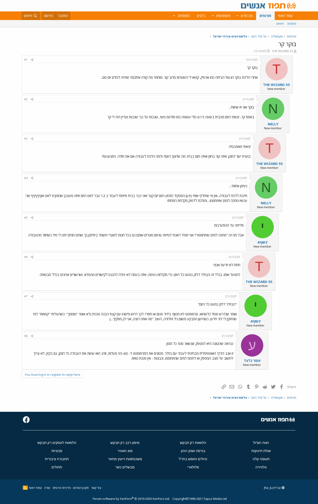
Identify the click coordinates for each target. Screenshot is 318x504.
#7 (26, 296)
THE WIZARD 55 (282, 51)
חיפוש (280, 23)
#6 (26, 257)
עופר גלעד (252, 360)
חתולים (56, 467)
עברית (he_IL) (273, 488)
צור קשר (96, 488)
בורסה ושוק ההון (193, 451)
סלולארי (193, 467)
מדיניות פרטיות (62, 488)
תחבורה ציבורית (57, 459)
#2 (26, 99)
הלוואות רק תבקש (193, 443)
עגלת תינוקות (261, 451)
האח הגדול (261, 443)
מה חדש (247, 15)
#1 (26, 60)
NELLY (273, 124)
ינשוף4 (262, 242)
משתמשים (223, 15)
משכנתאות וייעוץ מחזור (125, 459)
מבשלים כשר (125, 467)
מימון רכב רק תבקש (124, 443)
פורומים (265, 15)
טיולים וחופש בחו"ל (193, 459)
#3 (26, 139)
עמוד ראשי (285, 15)
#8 (26, 336)
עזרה (47, 488)
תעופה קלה (261, 459)
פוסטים (292, 23)
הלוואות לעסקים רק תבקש (56, 443)
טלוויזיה (261, 467)
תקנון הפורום (81, 488)
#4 (26, 178)
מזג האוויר (125, 451)
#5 (26, 218)
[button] (237, 15)
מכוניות (56, 451)
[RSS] (25, 488)
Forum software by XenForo (131, 499)
